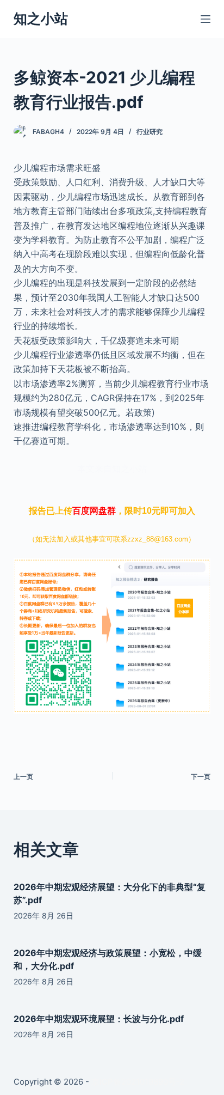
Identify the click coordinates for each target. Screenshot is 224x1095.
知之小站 (41, 18)
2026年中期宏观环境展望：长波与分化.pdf (99, 1018)
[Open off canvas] (205, 19)
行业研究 (149, 131)
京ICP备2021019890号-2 (137, 1081)
